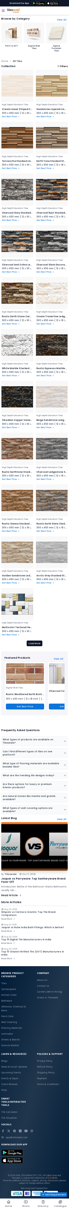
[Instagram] (31, 1131)
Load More (34, 643)
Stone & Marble (10, 1045)
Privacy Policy (44, 1060)
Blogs (4, 1060)
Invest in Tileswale (47, 997)
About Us (42, 980)
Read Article (9, 895)
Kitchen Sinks (9, 994)
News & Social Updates (14, 1066)
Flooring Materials (11, 1027)
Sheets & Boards (10, 1039)
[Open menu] (3, 11)
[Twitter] (8, 1131)
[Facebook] (2, 1131)
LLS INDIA (52, 1178)
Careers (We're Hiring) (49, 991)
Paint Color (7, 1016)
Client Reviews (9, 1084)
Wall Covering (9, 1022)
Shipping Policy (46, 1072)
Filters (64, 66)
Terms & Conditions (48, 1084)
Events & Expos (9, 1078)
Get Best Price (25, 706)
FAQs (4, 1089)
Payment (42, 1078)
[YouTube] (26, 1131)
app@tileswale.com (17, 1137)
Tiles (4, 983)
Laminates (7, 1033)
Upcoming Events (11, 1072)
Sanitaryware (8, 989)
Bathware (6, 1000)
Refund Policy (44, 1066)
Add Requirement (55, 1194)
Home (4, 61)
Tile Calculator (9, 1111)
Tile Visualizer (9, 1117)
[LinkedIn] (20, 1131)
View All (61, 19)
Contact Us (43, 985)
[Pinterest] (14, 1131)
